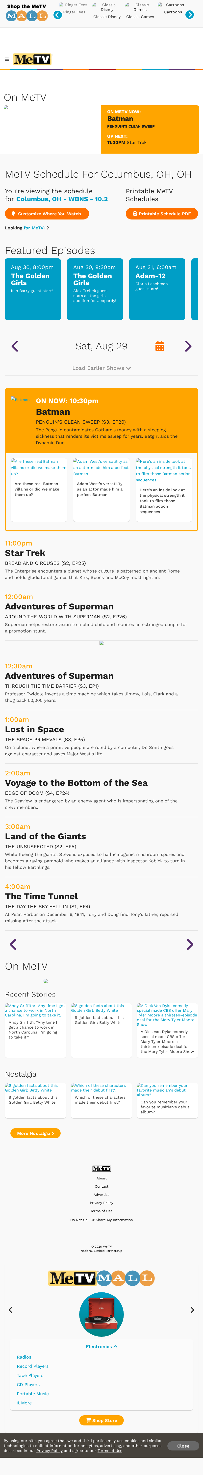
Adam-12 (150, 276)
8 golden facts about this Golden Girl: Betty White (99, 1020)
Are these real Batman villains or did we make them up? (37, 489)
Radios (24, 1357)
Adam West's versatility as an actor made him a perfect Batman (100, 489)
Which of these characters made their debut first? (100, 1100)
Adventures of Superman (59, 606)
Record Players (33, 1366)
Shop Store (104, 1420)
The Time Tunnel (41, 896)
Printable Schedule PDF (164, 213)
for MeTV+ (35, 227)
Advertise (101, 1194)
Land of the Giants (45, 836)
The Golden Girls (30, 279)
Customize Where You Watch (48, 213)
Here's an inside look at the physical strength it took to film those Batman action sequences (162, 501)
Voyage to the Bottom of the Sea (76, 783)
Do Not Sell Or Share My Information (101, 1220)
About (102, 1178)
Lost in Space (34, 729)
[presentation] (58, 15)
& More (24, 1402)
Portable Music (33, 1393)
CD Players (28, 1384)
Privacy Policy (101, 1202)
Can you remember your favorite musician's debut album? (165, 1107)
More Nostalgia (34, 1133)
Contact (101, 1186)
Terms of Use (101, 1211)
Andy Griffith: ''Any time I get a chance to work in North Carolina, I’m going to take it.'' (33, 1029)
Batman (53, 412)
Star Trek (137, 142)
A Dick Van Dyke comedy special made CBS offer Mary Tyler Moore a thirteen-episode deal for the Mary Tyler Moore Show (167, 1041)
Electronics (99, 1346)
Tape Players (30, 1375)
